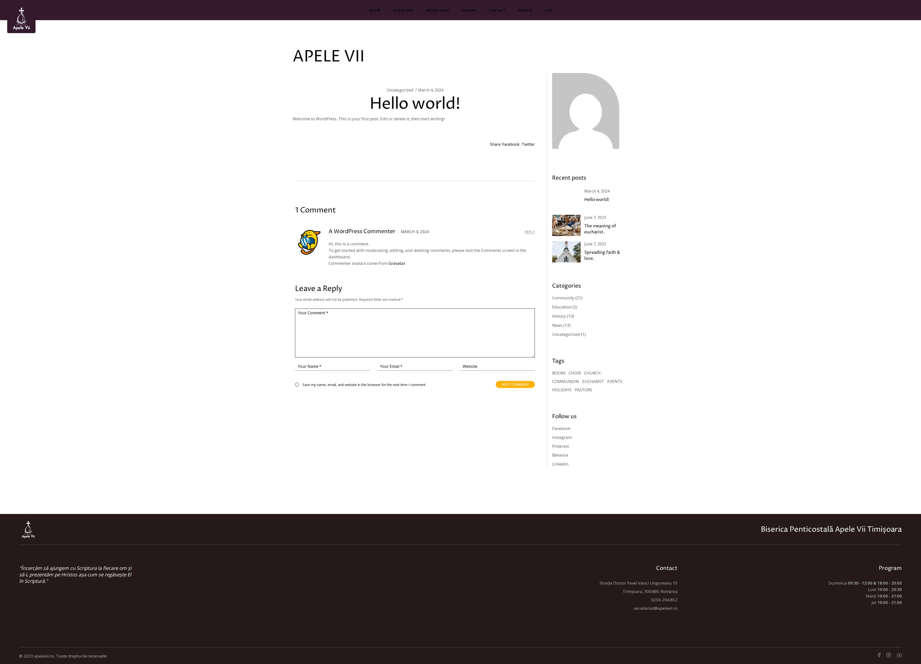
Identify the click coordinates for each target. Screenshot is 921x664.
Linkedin (560, 464)
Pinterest (560, 446)
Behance (560, 455)
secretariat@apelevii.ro (656, 608)
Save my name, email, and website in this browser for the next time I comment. (364, 384)
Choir (575, 373)
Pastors (583, 389)
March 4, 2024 (430, 90)
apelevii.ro (44, 656)
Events (614, 381)
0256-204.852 (664, 600)
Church (592, 373)
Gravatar (397, 263)
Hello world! (596, 200)
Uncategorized (400, 90)
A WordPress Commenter (362, 231)
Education (562, 307)
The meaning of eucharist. (600, 229)
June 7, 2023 (595, 217)
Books (559, 373)
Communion (565, 381)
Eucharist (593, 381)
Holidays (562, 389)
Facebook (561, 428)
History (559, 316)
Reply (530, 232)
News (557, 325)
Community (563, 298)
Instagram (562, 437)
